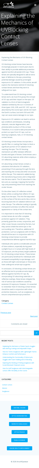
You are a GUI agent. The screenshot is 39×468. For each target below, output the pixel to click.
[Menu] (35, 5)
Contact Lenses (7, 303)
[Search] (36, 333)
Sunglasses (5, 391)
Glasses (4, 388)
